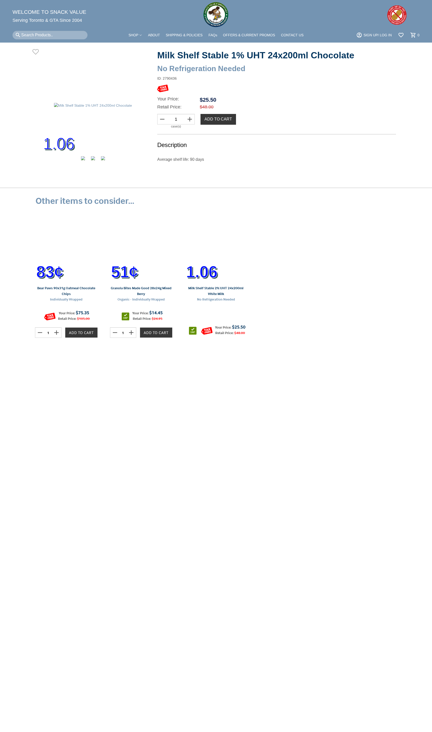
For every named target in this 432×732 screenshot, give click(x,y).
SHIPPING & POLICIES (184, 35)
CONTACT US (292, 35)
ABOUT (154, 35)
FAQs (212, 35)
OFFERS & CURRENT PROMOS (249, 35)
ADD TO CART (218, 119)
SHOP (133, 35)
